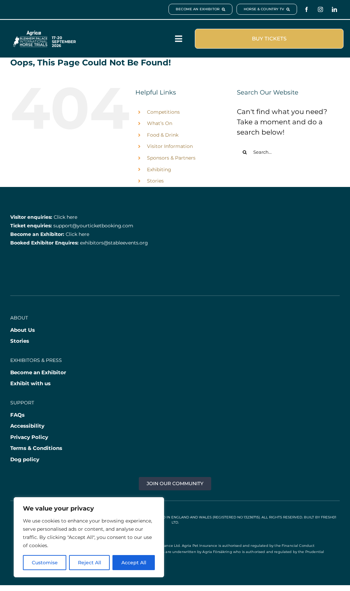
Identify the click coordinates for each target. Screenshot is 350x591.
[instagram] (320, 9)
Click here (65, 217)
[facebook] (306, 9)
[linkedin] (334, 9)
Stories (155, 181)
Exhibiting (159, 169)
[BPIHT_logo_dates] (44, 33)
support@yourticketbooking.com (93, 226)
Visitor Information (170, 146)
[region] (89, 537)
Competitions (163, 112)
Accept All (133, 562)
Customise (45, 562)
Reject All (89, 562)
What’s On (159, 123)
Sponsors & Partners (171, 158)
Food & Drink (162, 135)
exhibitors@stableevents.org (114, 243)
